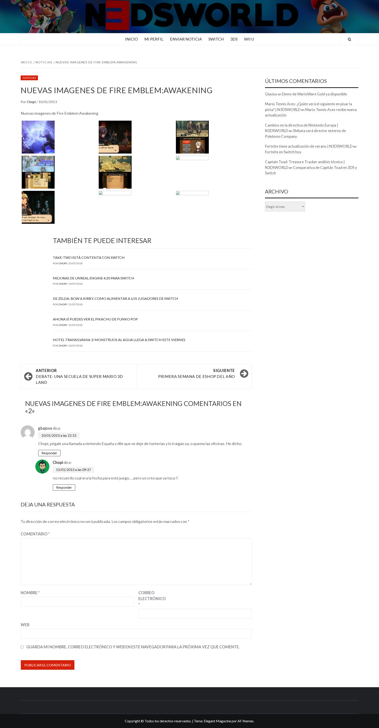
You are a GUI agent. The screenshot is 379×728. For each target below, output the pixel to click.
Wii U (249, 39)
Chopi (31, 102)
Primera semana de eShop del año (196, 373)
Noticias (29, 77)
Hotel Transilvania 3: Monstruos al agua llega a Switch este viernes (119, 340)
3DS (234, 39)
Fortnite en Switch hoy (283, 152)
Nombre (30, 592)
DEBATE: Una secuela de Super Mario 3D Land (79, 376)
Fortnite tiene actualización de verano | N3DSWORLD (308, 146)
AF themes (246, 721)
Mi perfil (153, 39)
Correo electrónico (149, 598)
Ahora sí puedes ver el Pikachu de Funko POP (95, 319)
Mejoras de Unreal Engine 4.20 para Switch (93, 278)
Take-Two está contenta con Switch (89, 257)
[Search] (349, 39)
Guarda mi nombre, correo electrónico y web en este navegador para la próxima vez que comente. (133, 646)
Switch (216, 39)
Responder (49, 453)
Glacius (271, 94)
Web (25, 624)
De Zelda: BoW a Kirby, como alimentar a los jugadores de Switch (115, 298)
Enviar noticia (186, 39)
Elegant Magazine (217, 721)
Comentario (35, 533)
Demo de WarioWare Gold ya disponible (314, 94)
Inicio (131, 39)
